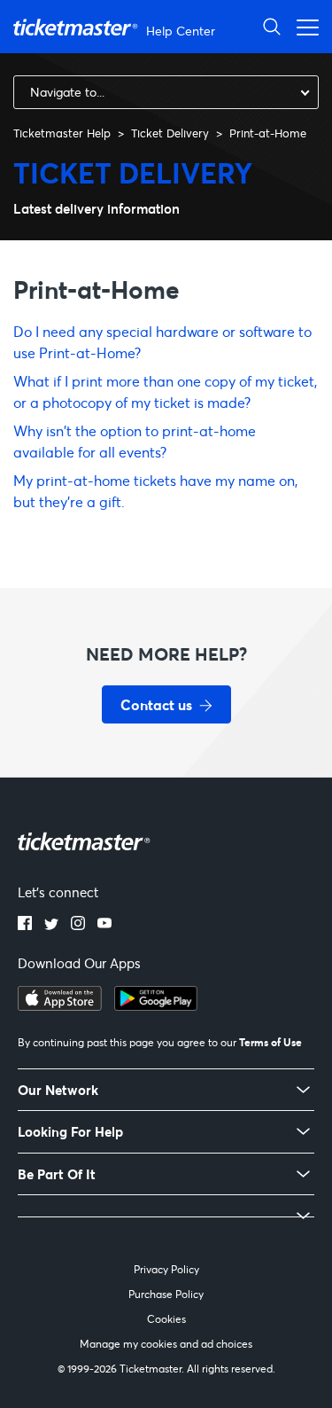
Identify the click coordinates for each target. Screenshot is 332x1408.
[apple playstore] (60, 1005)
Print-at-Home (267, 133)
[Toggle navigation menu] (303, 26)
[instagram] (78, 925)
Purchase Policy (166, 1294)
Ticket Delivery (170, 133)
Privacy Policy (166, 1269)
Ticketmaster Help (62, 133)
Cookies (166, 1319)
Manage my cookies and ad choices (166, 1343)
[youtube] (104, 925)
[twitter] (51, 925)
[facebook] (25, 925)
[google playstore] (155, 1005)
